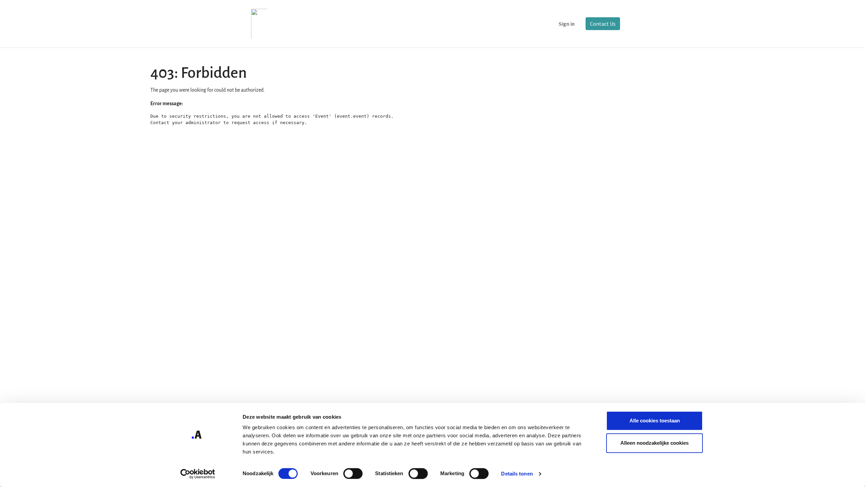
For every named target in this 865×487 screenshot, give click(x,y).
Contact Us (603, 23)
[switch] (353, 473)
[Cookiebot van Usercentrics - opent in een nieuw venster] (197, 474)
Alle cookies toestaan (654, 420)
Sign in (567, 23)
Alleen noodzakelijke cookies (654, 443)
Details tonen (517, 474)
